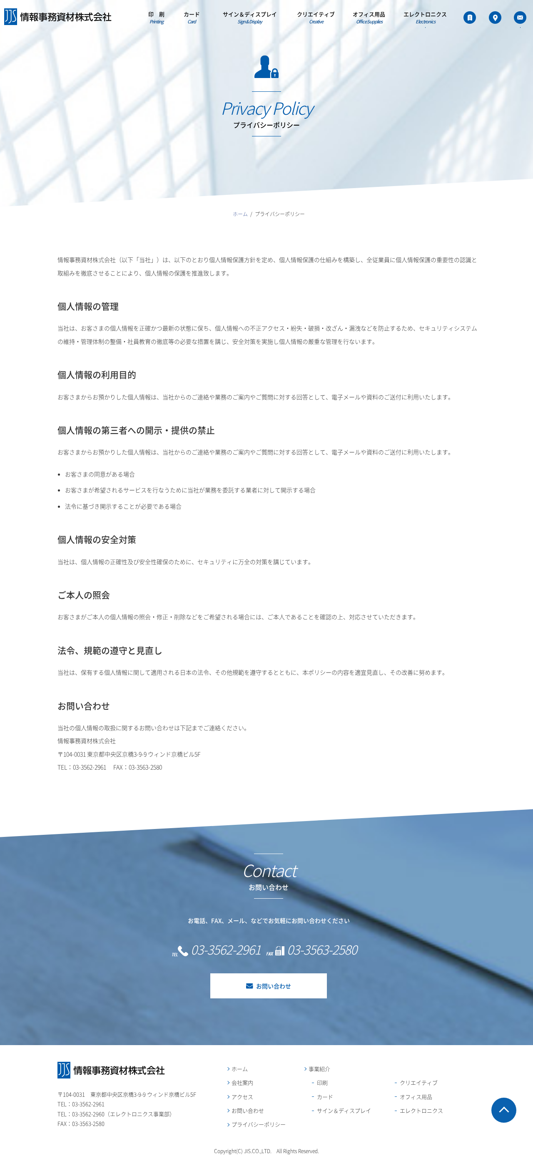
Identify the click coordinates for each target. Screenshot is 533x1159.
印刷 (322, 1082)
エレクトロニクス (425, 18)
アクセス (242, 1097)
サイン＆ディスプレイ (250, 18)
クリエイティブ (316, 18)
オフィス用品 (369, 18)
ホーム (240, 1069)
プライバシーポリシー (259, 1124)
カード (192, 18)
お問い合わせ (273, 986)
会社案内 (242, 1082)
